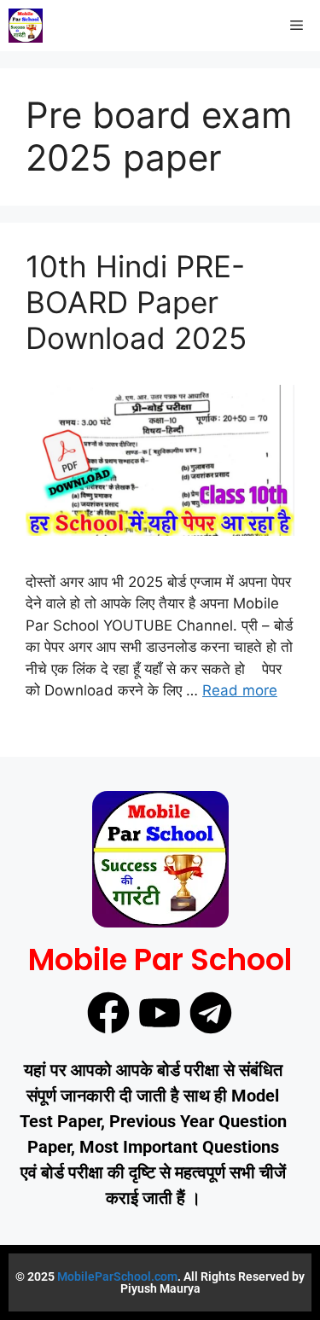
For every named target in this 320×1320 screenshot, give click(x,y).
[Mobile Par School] (26, 25)
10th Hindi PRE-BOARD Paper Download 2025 (136, 302)
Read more (239, 690)
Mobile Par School (160, 959)
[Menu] (296, 25)
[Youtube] (159, 1012)
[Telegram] (210, 1012)
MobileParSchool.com (117, 1276)
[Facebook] (108, 1012)
